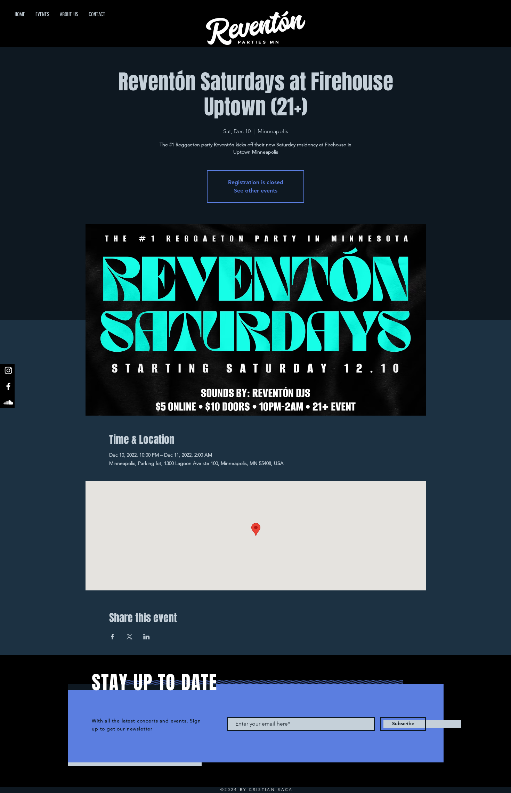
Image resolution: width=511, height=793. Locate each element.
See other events (255, 190)
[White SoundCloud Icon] (8, 402)
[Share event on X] (129, 636)
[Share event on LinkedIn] (146, 636)
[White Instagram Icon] (8, 370)
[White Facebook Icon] (8, 386)
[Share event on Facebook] (112, 636)
